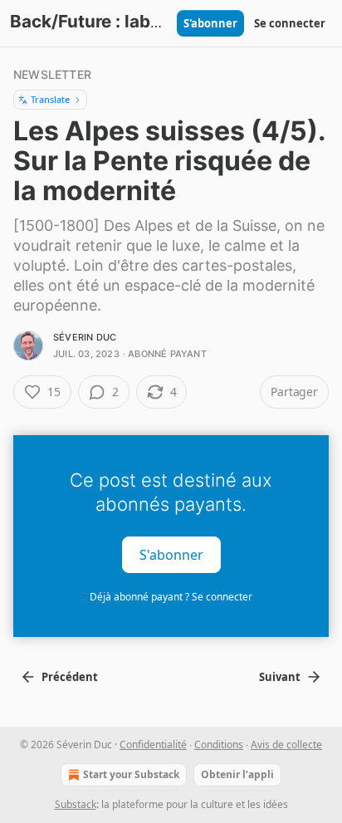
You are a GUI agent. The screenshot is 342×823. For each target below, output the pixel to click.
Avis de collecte (286, 744)
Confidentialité (153, 744)
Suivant (279, 676)
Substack (75, 804)
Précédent (70, 676)
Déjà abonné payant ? (171, 597)
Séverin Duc (84, 337)
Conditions (218, 744)
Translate (50, 99)
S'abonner (210, 23)
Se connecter (289, 23)
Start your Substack (131, 774)
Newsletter (52, 74)
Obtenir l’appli (237, 774)
